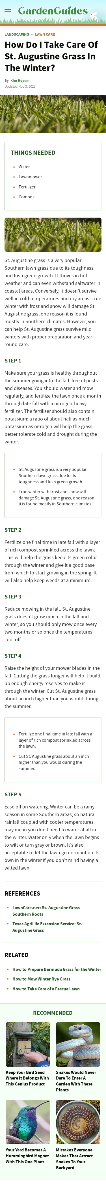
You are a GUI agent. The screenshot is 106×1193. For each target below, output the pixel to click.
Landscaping (17, 35)
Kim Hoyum (19, 80)
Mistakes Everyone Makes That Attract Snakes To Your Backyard (74, 1158)
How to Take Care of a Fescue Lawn (46, 989)
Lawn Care (45, 35)
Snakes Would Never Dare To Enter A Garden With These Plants (76, 1081)
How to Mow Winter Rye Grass (41, 979)
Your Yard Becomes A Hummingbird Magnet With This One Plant (27, 1156)
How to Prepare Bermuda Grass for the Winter (56, 969)
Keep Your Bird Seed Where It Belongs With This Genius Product (27, 1078)
